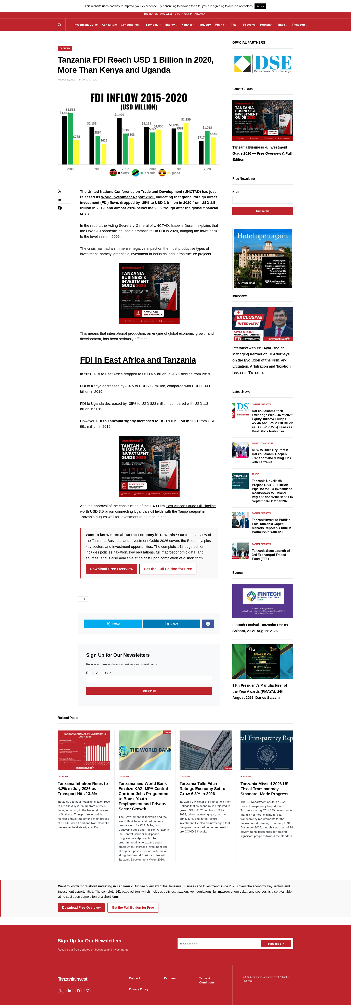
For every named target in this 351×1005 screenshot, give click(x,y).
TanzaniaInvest (72, 979)
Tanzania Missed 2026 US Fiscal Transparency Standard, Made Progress (264, 788)
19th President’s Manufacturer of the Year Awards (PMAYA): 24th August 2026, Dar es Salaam (259, 691)
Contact (134, 978)
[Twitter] (61, 991)
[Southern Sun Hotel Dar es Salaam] (263, 258)
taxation (120, 552)
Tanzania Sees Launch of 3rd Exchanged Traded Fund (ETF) (271, 555)
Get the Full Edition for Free (168, 569)
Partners (170, 978)
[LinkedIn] (69, 991)
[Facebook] (78, 991)
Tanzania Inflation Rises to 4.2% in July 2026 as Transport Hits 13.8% (83, 788)
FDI (83, 599)
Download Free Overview (111, 569)
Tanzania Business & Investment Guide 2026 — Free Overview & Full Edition (262, 153)
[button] (59, 24)
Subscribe (274, 943)
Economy (65, 48)
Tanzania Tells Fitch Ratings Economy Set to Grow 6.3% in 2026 (202, 788)
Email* (236, 192)
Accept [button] (260, 6)
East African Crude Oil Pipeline (191, 506)
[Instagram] (87, 991)
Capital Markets (261, 404)
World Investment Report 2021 (127, 197)
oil (152, 511)
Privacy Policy (138, 989)
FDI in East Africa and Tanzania (138, 359)
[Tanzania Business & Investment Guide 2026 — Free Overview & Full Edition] (262, 120)
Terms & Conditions (207, 980)
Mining (255, 443)
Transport (267, 443)
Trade (255, 474)
